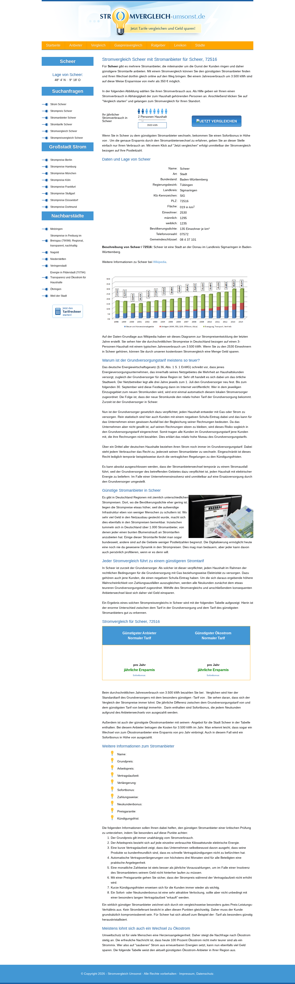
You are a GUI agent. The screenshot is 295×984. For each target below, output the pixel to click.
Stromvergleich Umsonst (124, 973)
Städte (200, 45)
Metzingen (56, 228)
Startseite (53, 45)
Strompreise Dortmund (63, 206)
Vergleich (98, 45)
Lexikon (180, 45)
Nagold (54, 252)
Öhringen (55, 289)
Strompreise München (63, 173)
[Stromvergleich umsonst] (147, 21)
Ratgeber (158, 45)
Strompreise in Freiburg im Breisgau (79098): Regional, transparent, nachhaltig (67, 240)
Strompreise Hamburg (63, 166)
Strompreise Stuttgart (62, 193)
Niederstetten (58, 259)
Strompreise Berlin (61, 159)
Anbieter (75, 45)
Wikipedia (159, 262)
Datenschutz (204, 973)
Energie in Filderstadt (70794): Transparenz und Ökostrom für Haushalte (68, 277)
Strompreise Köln (60, 180)
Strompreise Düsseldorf (64, 200)
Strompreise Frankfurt (63, 186)
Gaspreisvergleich (128, 45)
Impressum (187, 973)
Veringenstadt (58, 265)
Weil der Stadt (58, 295)
